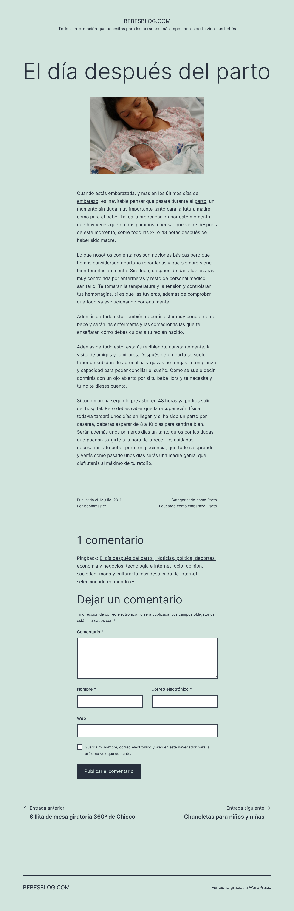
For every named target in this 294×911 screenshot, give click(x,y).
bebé (83, 324)
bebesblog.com (147, 21)
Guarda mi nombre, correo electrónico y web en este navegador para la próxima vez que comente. (147, 750)
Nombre (86, 689)
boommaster (95, 506)
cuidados (183, 440)
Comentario (90, 631)
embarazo (87, 201)
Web (81, 718)
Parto (212, 499)
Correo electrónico (171, 689)
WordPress (259, 887)
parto (200, 201)
